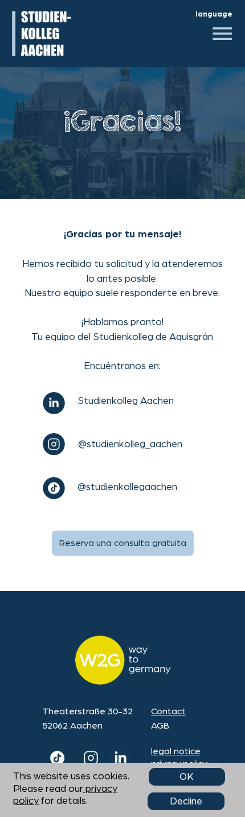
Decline (186, 801)
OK (186, 777)
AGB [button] (160, 725)
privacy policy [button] (179, 764)
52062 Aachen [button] (72, 725)
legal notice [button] (176, 751)
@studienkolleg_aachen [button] (130, 444)
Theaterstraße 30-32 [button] (87, 711)
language (213, 14)
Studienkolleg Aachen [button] (125, 401)
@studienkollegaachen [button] (127, 487)
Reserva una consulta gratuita (122, 543)
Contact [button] (168, 711)
